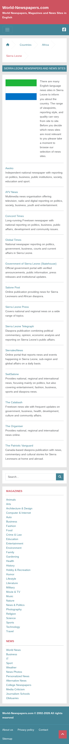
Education (12, 539)
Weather (11, 667)
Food (9, 530)
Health (10, 560)
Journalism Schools (18, 693)
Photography (14, 609)
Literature (12, 583)
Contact (43, 729)
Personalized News (17, 676)
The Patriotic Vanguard (19, 445)
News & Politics (15, 604)
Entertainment (14, 543)
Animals (11, 499)
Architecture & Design (19, 508)
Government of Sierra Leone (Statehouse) (31, 263)
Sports (10, 622)
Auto (9, 517)
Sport (9, 663)
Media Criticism (15, 689)
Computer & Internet (18, 512)
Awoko (9, 168)
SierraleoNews (14, 350)
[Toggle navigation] (7, 29)
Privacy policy (26, 729)
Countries (25, 44)
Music (9, 596)
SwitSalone (12, 374)
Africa (45, 44)
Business (11, 521)
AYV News (11, 192)
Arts (8, 504)
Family (10, 552)
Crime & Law (14, 534)
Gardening (12, 556)
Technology (13, 626)
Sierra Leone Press (17, 306)
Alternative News (16, 680)
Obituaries (12, 698)
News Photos (14, 671)
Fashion (11, 525)
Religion (11, 613)
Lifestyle (11, 578)
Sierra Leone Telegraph (19, 326)
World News (13, 649)
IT (7, 658)
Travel (10, 631)
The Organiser (14, 426)
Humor (10, 574)
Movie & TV (13, 591)
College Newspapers (18, 684)
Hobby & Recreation (18, 569)
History (10, 565)
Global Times (13, 239)
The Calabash (13, 402)
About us (7, 729)
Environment (13, 547)
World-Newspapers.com (25, 7)
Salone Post (12, 287)
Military (10, 587)
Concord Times (14, 216)
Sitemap (7, 738)
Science (11, 618)
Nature (10, 600)
